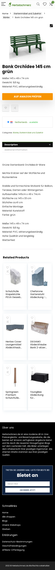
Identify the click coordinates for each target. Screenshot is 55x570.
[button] (51, 25)
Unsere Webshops (11, 525)
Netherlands (21, 122)
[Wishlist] (44, 4)
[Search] (38, 4)
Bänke (6, 17)
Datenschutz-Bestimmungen (17, 541)
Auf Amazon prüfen (27, 96)
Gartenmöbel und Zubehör (27, 13)
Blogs (4, 520)
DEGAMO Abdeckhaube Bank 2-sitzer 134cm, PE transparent (38, 347)
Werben (6, 529)
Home (5, 13)
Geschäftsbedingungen (14, 545)
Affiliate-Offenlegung (13, 549)
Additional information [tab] (16, 149)
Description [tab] (11, 144)
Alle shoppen (8, 516)
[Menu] (3, 4)
